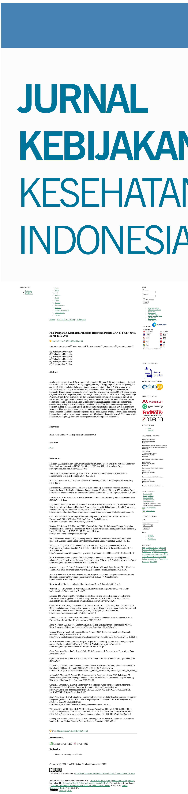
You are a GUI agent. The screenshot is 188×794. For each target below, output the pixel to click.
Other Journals (152, 539)
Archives (57, 303)
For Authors (28, 292)
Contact (57, 315)
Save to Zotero (150, 511)
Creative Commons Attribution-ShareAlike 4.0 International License (105, 773)
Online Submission (153, 308)
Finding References (148, 501)
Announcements (60, 305)
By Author (151, 536)
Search (57, 298)
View (149, 428)
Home (56, 288)
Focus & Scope (152, 313)
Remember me (150, 299)
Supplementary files (148, 499)
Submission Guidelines (154, 309)
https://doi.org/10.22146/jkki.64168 (67, 341)
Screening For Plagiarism (155, 316)
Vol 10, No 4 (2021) (66, 319)
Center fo (67, 783)
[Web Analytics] (54, 790)
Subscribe (150, 430)
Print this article (147, 494)
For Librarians (29, 294)
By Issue (150, 535)
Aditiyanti (81, 319)
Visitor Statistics (152, 320)
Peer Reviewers (152, 319)
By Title (150, 538)
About (57, 290)
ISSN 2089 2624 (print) (100, 780)
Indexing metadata (148, 496)
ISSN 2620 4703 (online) (123, 780)
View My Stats (65, 790)
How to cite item (148, 498)
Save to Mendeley (151, 507)
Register (57, 295)
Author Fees (151, 311)
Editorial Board (152, 317)
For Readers (28, 291)
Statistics (58, 308)
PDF (51, 448)
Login (57, 293)
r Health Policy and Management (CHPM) (89, 783)
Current (57, 300)
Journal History (60, 313)
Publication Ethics (153, 314)
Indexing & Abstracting (62, 310)
